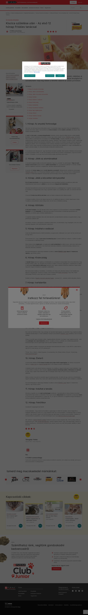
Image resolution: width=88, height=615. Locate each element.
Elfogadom (60, 75)
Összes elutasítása (50, 75)
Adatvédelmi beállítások (30, 75)
